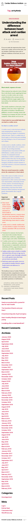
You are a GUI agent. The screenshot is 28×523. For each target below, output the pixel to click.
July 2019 (5, 409)
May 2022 (5, 360)
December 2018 (7, 425)
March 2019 (6, 418)
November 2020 (7, 376)
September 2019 (7, 404)
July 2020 (5, 383)
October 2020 (6, 379)
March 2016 (6, 486)
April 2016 (5, 484)
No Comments (15, 41)
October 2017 (6, 458)
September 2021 (7, 369)
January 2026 (6, 337)
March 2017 (5, 472)
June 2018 (5, 439)
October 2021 (6, 367)
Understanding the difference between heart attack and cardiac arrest (14, 29)
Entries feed (6, 508)
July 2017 (5, 463)
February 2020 (7, 393)
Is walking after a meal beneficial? (13, 323)
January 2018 (6, 451)
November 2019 (7, 400)
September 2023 (7, 353)
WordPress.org (7, 513)
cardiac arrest (14, 283)
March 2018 (6, 446)
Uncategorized (14, 18)
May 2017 (5, 467)
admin (9, 39)
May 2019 (5, 414)
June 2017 (5, 465)
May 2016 (5, 481)
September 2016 (7, 479)
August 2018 (6, 435)
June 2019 (5, 411)
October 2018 (6, 430)
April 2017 (5, 470)
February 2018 (6, 449)
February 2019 (6, 421)
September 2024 (7, 344)
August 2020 (6, 381)
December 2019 (7, 397)
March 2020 (6, 390)
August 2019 (6, 407)
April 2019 (5, 416)
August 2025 (6, 339)
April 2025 (5, 341)
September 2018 (7, 432)
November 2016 (7, 477)
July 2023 (5, 355)
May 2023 (5, 358)
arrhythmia (7, 283)
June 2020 (5, 386)
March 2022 (6, 362)
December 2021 (7, 365)
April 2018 (5, 444)
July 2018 (5, 437)
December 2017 (7, 453)
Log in (4, 506)
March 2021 (5, 372)
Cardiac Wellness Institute (14, 3)
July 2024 (5, 346)
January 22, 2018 (19, 39)
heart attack (15, 288)
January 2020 (6, 395)
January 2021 (6, 374)
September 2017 (7, 460)
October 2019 (6, 402)
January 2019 (6, 423)
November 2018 (7, 428)
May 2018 (5, 442)
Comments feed (7, 510)
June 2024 (5, 348)
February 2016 (6, 488)
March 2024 (6, 351)
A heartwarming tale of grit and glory (14, 314)
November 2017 (7, 456)
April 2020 (5, 388)
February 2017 (6, 474)
